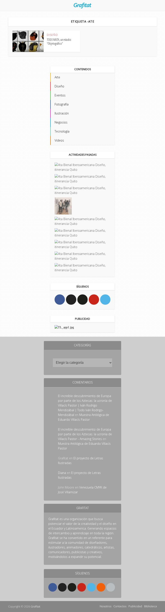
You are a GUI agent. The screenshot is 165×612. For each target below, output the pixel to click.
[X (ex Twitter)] (71, 299)
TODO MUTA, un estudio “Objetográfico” (59, 42)
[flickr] (82, 299)
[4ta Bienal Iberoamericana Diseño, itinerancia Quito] (82, 167)
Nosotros (105, 606)
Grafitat (35, 606)
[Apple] (110, 587)
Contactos (119, 606)
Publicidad (135, 606)
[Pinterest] (94, 299)
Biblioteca (150, 606)
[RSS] (101, 587)
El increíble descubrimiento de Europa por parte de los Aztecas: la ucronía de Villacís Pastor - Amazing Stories (85, 434)
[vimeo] (105, 299)
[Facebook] (60, 299)
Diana (62, 473)
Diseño (52, 35)
